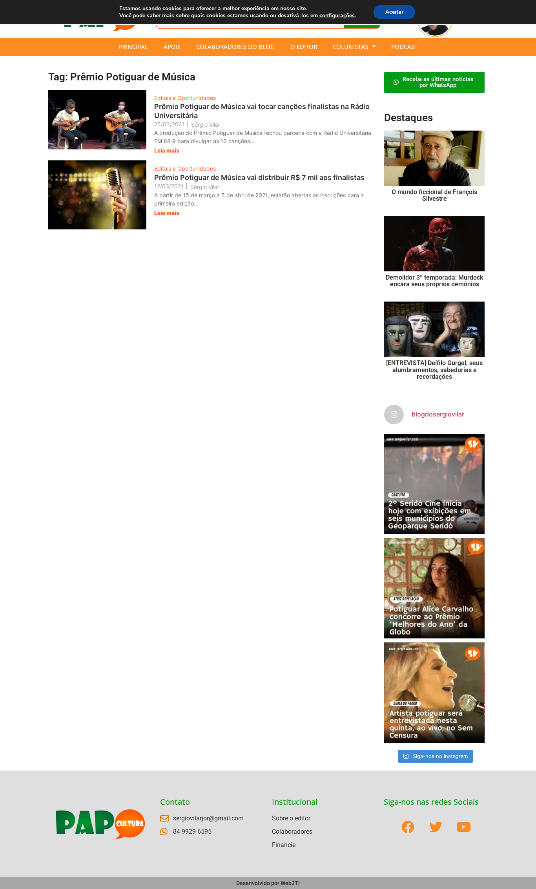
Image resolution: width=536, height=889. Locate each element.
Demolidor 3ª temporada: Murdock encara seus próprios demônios (434, 281)
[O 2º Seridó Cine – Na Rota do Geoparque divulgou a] (434, 484)
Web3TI (290, 883)
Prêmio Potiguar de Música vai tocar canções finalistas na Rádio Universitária (262, 111)
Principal (133, 47)
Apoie (172, 47)
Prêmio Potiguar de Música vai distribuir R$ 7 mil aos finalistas (259, 177)
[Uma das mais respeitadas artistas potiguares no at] (434, 692)
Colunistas (350, 47)
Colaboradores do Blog (235, 47)
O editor (303, 47)
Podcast (404, 47)
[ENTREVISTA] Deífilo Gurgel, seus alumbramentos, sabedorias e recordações (434, 369)
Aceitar (394, 12)
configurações (337, 15)
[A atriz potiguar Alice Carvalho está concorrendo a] (434, 588)
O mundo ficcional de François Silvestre (434, 195)
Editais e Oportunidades (185, 98)
